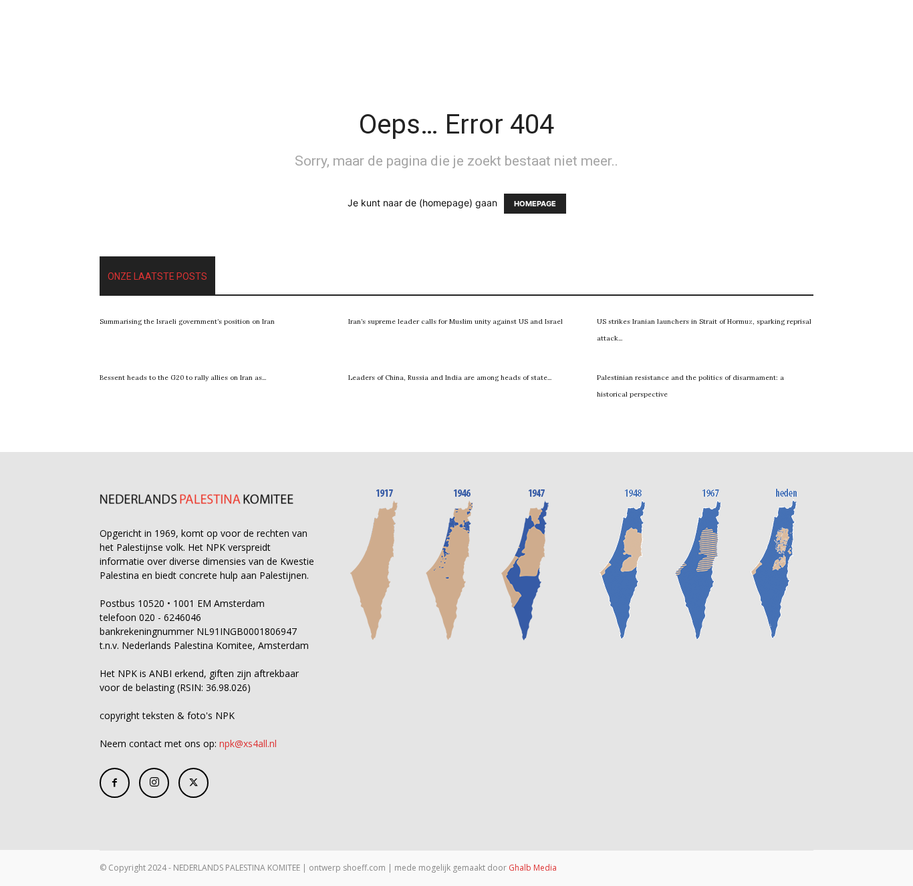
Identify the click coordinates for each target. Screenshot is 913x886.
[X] (193, 783)
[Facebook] (115, 783)
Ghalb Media (533, 867)
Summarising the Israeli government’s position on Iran (187, 321)
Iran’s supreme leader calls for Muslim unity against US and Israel (455, 321)
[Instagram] (154, 783)
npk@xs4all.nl (248, 743)
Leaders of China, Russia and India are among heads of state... (449, 377)
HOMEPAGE (535, 203)
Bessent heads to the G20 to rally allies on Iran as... (183, 377)
